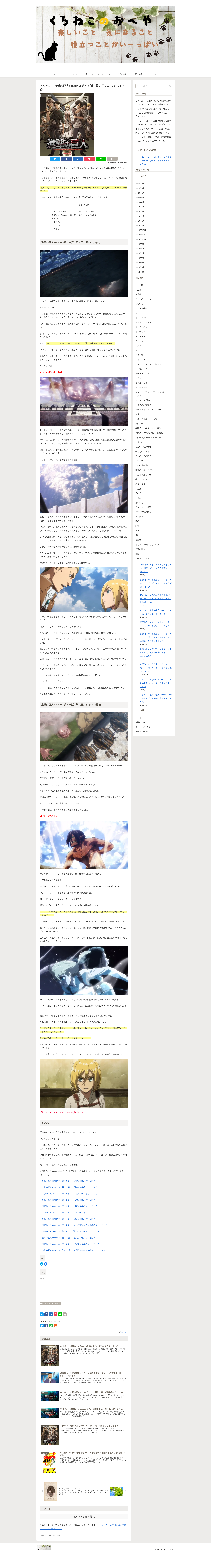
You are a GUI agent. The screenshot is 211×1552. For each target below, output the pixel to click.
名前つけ (139, 442)
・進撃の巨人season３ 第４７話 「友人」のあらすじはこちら (69, 1238)
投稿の (140, 722)
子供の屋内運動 (142, 465)
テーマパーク (141, 369)
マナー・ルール (142, 387)
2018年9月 (140, 244)
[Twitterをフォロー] (42, 1325)
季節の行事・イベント (145, 470)
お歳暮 (138, 294)
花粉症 (138, 540)
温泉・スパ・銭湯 (143, 507)
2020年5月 (140, 183)
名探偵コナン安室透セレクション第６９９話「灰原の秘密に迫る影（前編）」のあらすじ (155, 652)
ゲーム (138, 350)
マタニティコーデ (143, 383)
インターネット (142, 327)
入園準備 (139, 423)
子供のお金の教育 (143, 456)
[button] (170, 86)
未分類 (138, 489)
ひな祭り (139, 304)
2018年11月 (140, 235)
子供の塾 (139, 461)
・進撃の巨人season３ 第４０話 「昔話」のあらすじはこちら (69, 1193)
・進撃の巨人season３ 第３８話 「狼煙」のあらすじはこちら (69, 1181)
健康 (137, 414)
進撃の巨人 (56, 1303)
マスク (138, 378)
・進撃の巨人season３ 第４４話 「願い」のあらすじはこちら (69, 1219)
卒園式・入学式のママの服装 (148, 428)
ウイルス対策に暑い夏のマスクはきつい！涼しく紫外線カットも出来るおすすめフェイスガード (153, 112)
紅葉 (137, 526)
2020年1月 (140, 202)
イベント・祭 (141, 318)
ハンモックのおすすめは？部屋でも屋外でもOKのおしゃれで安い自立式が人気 (153, 122)
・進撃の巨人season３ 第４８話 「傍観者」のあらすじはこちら (70, 1244)
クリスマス (140, 336)
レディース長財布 (143, 400)
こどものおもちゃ (143, 299)
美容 (137, 530)
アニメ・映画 (46, 1303)
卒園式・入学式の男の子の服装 (149, 437)
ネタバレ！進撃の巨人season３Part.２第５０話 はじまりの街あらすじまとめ (156, 683)
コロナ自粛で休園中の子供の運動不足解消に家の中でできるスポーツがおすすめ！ (153, 141)
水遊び (138, 498)
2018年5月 (140, 263)
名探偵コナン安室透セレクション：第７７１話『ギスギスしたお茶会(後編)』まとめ (156, 583)
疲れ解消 (139, 517)
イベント (139, 313)
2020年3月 (140, 193)
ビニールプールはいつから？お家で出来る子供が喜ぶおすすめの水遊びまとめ (153, 102)
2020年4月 (140, 188)
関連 (57, 229)
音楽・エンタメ (142, 558)
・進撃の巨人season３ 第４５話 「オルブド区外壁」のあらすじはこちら (73, 1225)
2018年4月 (140, 267)
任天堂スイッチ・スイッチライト (150, 410)
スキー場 (139, 355)
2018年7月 (140, 253)
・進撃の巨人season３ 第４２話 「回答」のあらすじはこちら (69, 1206)
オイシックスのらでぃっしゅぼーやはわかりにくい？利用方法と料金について (153, 131)
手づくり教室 (141, 479)
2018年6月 (140, 258)
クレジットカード (143, 341)
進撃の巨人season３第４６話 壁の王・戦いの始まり (75, 211)
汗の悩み (139, 503)
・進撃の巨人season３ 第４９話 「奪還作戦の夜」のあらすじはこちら (73, 1250)
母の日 (138, 493)
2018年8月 (140, 249)
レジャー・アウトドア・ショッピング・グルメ (153, 394)
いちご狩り (140, 285)
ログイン (139, 718)
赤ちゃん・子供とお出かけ (147, 544)
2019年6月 (140, 216)
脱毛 (137, 535)
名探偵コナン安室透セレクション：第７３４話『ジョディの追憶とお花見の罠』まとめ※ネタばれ (155, 637)
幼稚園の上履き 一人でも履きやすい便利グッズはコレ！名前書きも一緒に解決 (155, 568)
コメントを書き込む (84, 1516)
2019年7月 (140, 211)
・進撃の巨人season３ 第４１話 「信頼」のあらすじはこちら (69, 1200)
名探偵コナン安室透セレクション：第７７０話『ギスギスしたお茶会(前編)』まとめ (156, 668)
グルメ (138, 346)
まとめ (56, 218)
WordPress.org (142, 731)
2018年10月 (140, 239)
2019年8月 (140, 207)
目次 (81, 205)
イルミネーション (143, 322)
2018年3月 (140, 272)
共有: (58, 222)
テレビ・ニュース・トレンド (148, 364)
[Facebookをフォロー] (46, 1325)
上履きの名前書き (143, 405)
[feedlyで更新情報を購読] (51, 1325)
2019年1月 (140, 225)
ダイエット (140, 359)
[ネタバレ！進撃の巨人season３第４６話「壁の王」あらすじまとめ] (78, 159)
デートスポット (142, 373)
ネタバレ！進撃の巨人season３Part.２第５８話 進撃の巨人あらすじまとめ (156, 698)
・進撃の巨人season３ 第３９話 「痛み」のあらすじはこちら (69, 1187)
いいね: (59, 226)
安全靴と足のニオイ (144, 475)
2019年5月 (140, 221)
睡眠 (137, 521)
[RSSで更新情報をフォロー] (55, 1325)
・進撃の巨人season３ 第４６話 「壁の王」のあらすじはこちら (70, 1231)
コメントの (142, 727)
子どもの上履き (142, 451)
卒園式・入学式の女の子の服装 (149, 433)
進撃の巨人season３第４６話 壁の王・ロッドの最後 (75, 215)
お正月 (138, 290)
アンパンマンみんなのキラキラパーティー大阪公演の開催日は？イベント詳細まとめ (155, 598)
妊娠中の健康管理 (143, 447)
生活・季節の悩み (143, 512)
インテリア (140, 332)
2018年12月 (140, 230)
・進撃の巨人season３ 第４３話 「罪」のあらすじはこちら (68, 1212)
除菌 (137, 554)
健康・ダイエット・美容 (146, 419)
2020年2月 (140, 198)
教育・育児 (140, 484)
